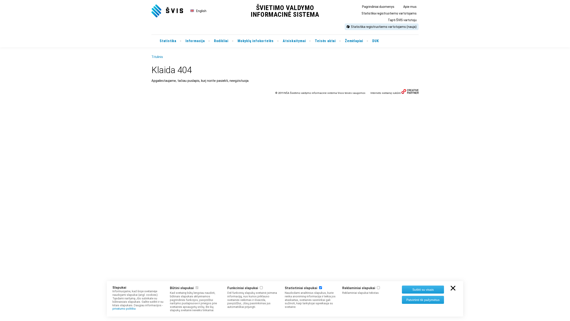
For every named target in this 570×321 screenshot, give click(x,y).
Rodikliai (221, 41)
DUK (375, 41)
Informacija (195, 41)
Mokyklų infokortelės (256, 41)
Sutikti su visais (423, 289)
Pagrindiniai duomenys (378, 6)
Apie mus (410, 6)
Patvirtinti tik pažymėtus (423, 300)
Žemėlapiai (354, 41)
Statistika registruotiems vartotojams (389, 13)
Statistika (168, 41)
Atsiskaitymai (294, 41)
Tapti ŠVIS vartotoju (402, 20)
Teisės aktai (325, 41)
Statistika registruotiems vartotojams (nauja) (384, 27)
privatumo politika (124, 308)
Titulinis (157, 57)
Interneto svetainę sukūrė (385, 93)
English (201, 11)
